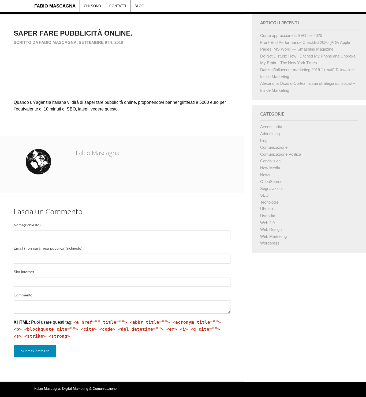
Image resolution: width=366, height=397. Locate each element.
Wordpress (269, 243)
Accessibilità (271, 126)
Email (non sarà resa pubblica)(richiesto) (48, 248)
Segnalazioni (271, 188)
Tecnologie (269, 202)
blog (263, 140)
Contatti (117, 6)
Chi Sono (92, 6)
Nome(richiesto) (27, 225)
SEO (264, 195)
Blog (139, 6)
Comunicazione (273, 147)
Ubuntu (266, 209)
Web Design (271, 229)
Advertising (270, 133)
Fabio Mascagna (55, 6)
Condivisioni (270, 161)
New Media (270, 168)
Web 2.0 (267, 222)
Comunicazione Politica (280, 154)
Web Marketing (273, 236)
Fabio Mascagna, (59, 42)
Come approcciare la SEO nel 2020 (291, 35)
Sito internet (24, 272)
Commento (23, 295)
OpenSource (271, 181)
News (265, 175)
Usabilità (267, 215)
